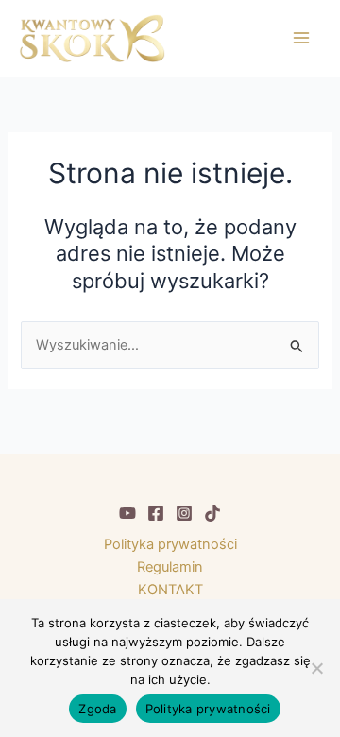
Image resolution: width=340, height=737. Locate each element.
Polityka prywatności (170, 544)
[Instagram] (184, 513)
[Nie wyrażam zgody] (316, 668)
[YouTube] (127, 513)
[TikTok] (212, 513)
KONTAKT (170, 589)
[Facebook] (155, 513)
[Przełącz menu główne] (301, 38)
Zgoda (97, 708)
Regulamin (170, 566)
